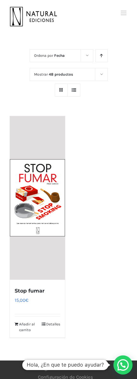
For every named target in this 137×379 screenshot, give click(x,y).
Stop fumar (30, 291)
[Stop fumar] (37, 198)
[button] (123, 365)
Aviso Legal (39, 368)
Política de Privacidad (80, 368)
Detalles (53, 324)
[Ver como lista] (74, 90)
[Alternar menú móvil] (124, 13)
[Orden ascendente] (101, 55)
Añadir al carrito (27, 327)
